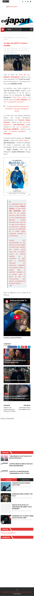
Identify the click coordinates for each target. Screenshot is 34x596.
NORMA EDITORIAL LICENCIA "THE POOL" (22, 495)
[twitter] (28, 1)
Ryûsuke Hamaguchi (11, 77)
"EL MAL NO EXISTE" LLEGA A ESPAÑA (15, 380)
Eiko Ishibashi (22, 100)
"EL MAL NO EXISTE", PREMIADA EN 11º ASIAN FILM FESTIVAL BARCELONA (16, 397)
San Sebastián (18, 124)
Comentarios (25, 480)
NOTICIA (10, 37)
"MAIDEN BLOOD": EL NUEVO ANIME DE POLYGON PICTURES (22, 517)
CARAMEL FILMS (13, 50)
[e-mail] (30, 1)
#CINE (6, 357)
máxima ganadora (18, 131)
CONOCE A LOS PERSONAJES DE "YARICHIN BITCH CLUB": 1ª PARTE (19, 472)
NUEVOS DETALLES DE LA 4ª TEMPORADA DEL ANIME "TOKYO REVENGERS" (22, 507)
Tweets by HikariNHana (8, 533)
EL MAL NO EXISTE (24, 50)
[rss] (23, 1)
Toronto (21, 120)
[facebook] (25, 1)
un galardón (24, 127)
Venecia (7, 122)
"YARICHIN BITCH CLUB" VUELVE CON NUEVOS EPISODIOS (20, 457)
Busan (28, 120)
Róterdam (7, 134)
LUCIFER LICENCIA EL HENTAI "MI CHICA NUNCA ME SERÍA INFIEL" (21, 465)
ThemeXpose (17, 594)
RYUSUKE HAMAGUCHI (10, 52)
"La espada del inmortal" (15, 102)
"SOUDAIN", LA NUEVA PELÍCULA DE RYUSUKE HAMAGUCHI (15, 361)
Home (5, 37)
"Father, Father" (23, 140)
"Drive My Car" (24, 75)
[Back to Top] (17, 590)
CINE (9, 48)
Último (9, 480)
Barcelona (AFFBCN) (11, 129)
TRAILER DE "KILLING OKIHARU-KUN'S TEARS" (21, 484)
